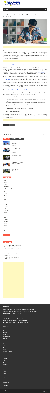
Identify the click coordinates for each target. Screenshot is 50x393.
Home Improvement (8, 203)
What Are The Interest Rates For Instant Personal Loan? (15, 315)
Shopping (6, 221)
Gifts (5, 199)
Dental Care (6, 186)
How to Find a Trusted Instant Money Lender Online (13, 316)
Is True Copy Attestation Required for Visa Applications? (14, 318)
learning (38, 115)
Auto (5, 180)
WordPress (37, 390)
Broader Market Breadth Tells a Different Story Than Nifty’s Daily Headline (18, 309)
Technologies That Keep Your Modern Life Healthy (17, 163)
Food (5, 197)
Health (5, 201)
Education (12, 125)
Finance (5, 195)
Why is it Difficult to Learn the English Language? (19, 64)
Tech (5, 227)
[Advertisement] (26, 47)
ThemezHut (45, 391)
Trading (5, 229)
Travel (5, 230)
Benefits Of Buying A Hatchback (16, 149)
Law (5, 208)
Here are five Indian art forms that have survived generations (15, 322)
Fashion (5, 193)
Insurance (6, 206)
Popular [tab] (6, 138)
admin (12, 16)
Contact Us (5, 385)
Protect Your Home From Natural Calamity (16, 170)
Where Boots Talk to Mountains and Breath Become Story (15, 320)
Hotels (5, 204)
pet (5, 214)
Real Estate (6, 216)
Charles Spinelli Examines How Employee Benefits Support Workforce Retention (20, 311)
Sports (5, 225)
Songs (5, 223)
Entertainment (7, 191)
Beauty (5, 182)
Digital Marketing (8, 188)
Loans (5, 212)
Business (6, 184)
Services (6, 219)
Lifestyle (6, 210)
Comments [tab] (13, 138)
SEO (5, 217)
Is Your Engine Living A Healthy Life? (16, 142)
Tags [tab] (20, 138)
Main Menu (7, 9)
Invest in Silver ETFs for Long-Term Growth (13, 252)
